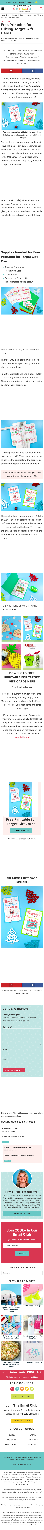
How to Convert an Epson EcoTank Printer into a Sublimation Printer (11, 1309)
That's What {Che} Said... (22, 8)
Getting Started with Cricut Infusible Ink (11, 1337)
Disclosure (30, 1460)
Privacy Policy (20, 1460)
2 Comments (11, 40)
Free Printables (26, 991)
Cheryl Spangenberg (15, 1147)
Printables (33, 1439)
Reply (5, 1142)
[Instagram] (22, 1389)
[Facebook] (17, 1389)
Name (6, 1049)
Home (3, 15)
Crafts (32, 1435)
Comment (7, 1027)
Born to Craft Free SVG (33, 1362)
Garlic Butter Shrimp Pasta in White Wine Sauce (11, 1364)
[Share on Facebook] (32, 71)
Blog (7, 15)
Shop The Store (22, 1396)
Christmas (29, 15)
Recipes (11, 1435)
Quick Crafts (22, 993)
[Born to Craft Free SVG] (33, 1360)
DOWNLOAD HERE (21, 830)
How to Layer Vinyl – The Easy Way (33, 1337)
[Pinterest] (12, 1389)
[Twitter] (27, 1389)
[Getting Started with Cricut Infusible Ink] (11, 1334)
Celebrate (14, 15)
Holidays (21, 15)
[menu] (3, 8)
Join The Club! (22, 1421)
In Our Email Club (20, 2)
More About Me (22, 1213)
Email (5, 1059)
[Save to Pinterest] (11, 71)
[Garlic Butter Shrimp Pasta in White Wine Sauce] (11, 1360)
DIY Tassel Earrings (33, 1306)
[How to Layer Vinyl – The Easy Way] (33, 1334)
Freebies (38, 991)
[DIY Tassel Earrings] (33, 1304)
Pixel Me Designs (26, 1464)
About (12, 1460)
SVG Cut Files (11, 1444)
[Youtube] (32, 1389)
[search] (41, 8)
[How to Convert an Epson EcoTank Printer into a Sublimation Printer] (11, 1304)
